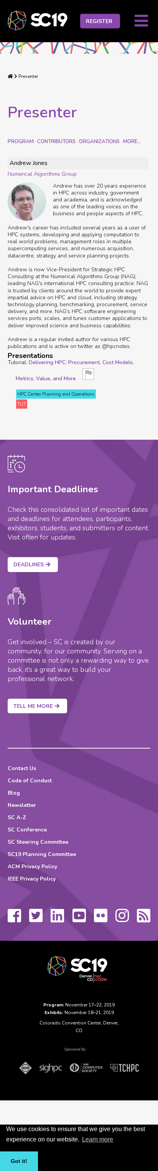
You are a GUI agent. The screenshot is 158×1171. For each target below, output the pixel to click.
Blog (14, 793)
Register (99, 21)
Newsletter (22, 805)
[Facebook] (14, 919)
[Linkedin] (57, 919)
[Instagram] (122, 919)
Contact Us (22, 768)
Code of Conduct (30, 780)
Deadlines (28, 564)
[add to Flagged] (88, 376)
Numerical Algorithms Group (42, 174)
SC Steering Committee (38, 842)
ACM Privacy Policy (32, 866)
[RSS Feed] (143, 919)
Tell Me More (33, 706)
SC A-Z (17, 817)
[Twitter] (36, 919)
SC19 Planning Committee (42, 854)
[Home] (10, 76)
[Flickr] (100, 919)
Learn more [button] (97, 1139)
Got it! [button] (19, 1161)
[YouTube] (79, 919)
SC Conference (27, 829)
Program (21, 141)
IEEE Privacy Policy (32, 878)
